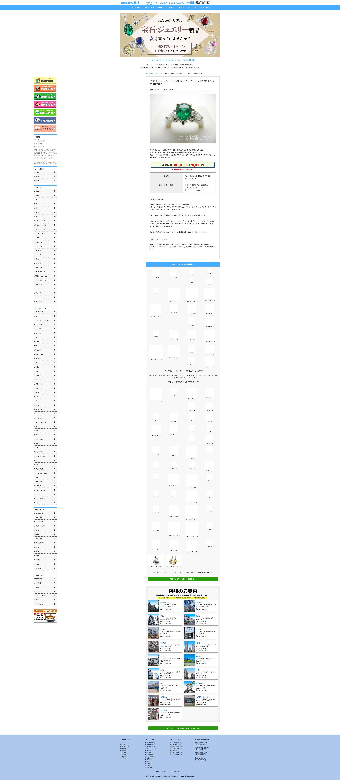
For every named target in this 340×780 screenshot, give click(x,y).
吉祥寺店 (163, 643)
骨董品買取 (149, 758)
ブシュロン (210, 421)
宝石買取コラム (175, 750)
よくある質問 (192, 8)
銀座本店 (163, 602)
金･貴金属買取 (38, 513)
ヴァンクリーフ (192, 399)
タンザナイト (210, 326)
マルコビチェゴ (174, 550)
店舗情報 (181, 8)
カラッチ (156, 468)
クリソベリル (210, 354)
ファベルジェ (156, 549)
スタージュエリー (174, 486)
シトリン (192, 364)
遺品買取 (148, 760)
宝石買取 (148, 750)
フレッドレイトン (192, 502)
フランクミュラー (192, 458)
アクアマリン (210, 314)
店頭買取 (161, 8)
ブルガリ (174, 395)
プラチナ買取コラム (176, 744)
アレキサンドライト (174, 301)
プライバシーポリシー (177, 771)
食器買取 (148, 762)
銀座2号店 (199, 602)
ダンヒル (209, 481)
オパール (209, 285)
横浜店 (198, 643)
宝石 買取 (149, 73)
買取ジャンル (149, 8)
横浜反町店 (199, 656)
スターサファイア (210, 341)
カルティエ (192, 410)
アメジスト (192, 353)
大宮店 (162, 670)
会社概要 (157, 771)
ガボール (192, 468)
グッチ (156, 496)
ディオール (210, 443)
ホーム (123, 743)
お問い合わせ (205, 8)
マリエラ (209, 529)
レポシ (174, 496)
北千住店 (199, 629)
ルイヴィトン (174, 456)
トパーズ (156, 336)
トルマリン (174, 313)
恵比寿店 (163, 629)
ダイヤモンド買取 (151, 748)
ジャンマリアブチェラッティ (174, 567)
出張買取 (124, 752)
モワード (209, 497)
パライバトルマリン (192, 301)
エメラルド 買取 (158, 73)
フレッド (156, 512)
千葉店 (198, 670)
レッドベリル (174, 339)
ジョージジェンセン (192, 487)
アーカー (209, 453)
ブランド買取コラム (176, 754)
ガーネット (192, 325)
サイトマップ (165, 771)
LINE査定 (124, 754)
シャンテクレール (192, 552)
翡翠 (209, 273)
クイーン (209, 547)
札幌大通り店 (200, 683)
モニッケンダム (174, 516)
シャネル (209, 432)
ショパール (210, 410)
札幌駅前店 (163, 697)
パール (156, 294)
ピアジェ (192, 420)
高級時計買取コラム (176, 752)
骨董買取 (36, 547)
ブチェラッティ (38, 503)
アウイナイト (38, 284)
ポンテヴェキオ (156, 435)
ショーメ (156, 420)
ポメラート (156, 530)
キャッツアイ (192, 314)
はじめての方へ (135, 8)
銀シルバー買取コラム (177, 746)
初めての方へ (38, 579)
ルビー (192, 275)
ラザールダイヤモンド (192, 537)
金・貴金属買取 (150, 743)
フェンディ (156, 454)
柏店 (161, 683)
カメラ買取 (149, 767)
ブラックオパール (210, 300)
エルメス (192, 442)
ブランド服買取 (150, 756)
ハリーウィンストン (156, 401)
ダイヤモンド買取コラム (177, 748)
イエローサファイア (174, 358)
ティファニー (210, 397)
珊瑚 (192, 282)
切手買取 (148, 763)
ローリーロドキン (156, 566)
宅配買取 (171, 8)
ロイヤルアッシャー (174, 535)
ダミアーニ (174, 421)
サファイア (174, 277)
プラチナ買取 (150, 744)
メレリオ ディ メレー (192, 519)
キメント (174, 468)
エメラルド (156, 277)
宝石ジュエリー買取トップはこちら (183, 579)
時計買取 (148, 752)
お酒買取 (148, 765)
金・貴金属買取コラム (177, 743)
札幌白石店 (163, 710)
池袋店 (198, 616)
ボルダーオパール (156, 316)
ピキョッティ (210, 471)
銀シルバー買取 (150, 746)
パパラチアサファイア (156, 359)
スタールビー (192, 339)
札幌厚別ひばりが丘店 (203, 697)
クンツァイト (210, 367)
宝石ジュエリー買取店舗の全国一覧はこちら (183, 728)
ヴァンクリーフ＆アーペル (42, 320)
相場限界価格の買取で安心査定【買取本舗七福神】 (167, 776)
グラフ (156, 480)
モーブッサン (174, 434)
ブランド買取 (150, 754)
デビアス (192, 432)
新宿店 (162, 616)
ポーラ (210, 511)
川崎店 (162, 656)
